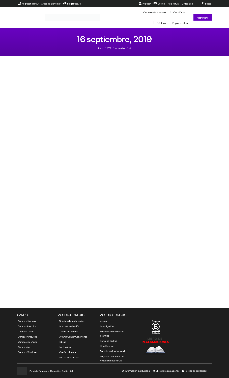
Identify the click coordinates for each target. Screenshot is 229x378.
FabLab (62, 341)
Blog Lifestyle (107, 345)
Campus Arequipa (27, 326)
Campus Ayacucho (27, 336)
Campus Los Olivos (27, 341)
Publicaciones (66, 346)
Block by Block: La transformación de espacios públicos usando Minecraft (139, 103)
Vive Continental (67, 352)
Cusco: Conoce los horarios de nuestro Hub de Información (39, 220)
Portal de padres (108, 340)
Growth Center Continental (73, 336)
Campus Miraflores (27, 352)
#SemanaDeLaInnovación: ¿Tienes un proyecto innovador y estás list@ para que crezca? (189, 103)
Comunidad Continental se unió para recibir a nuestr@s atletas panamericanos (39, 284)
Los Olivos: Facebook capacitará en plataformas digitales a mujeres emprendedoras (89, 223)
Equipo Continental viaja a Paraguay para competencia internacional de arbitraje (189, 221)
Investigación (107, 326)
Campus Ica (24, 346)
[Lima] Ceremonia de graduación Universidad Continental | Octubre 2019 (40, 103)
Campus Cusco (26, 331)
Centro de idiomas (68, 331)
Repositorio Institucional (112, 351)
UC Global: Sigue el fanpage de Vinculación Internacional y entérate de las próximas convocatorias (139, 223)
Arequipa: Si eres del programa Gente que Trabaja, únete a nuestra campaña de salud (89, 103)
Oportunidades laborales (71, 320)
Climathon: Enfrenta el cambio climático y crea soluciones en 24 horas (40, 162)
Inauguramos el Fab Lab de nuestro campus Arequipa (89, 161)
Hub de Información (69, 357)
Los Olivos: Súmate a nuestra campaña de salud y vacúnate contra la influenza (139, 162)
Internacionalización (69, 326)
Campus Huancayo (27, 320)
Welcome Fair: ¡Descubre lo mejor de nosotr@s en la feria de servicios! (189, 162)
